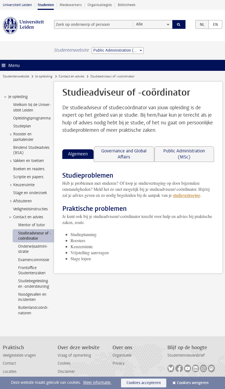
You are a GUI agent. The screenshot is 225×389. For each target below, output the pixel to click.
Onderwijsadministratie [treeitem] (33, 249)
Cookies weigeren (193, 382)
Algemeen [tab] (78, 154)
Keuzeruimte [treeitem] (24, 184)
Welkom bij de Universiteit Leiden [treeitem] (32, 107)
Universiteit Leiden (17, 4)
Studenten (46, 4)
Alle (139, 24)
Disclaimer (66, 371)
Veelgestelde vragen (19, 355)
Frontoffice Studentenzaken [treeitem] (32, 270)
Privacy (119, 363)
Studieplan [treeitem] (22, 126)
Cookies (64, 363)
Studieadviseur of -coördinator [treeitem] (34, 236)
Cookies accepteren (143, 382)
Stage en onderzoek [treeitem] (30, 192)
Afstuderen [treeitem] (22, 201)
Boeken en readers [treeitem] (28, 169)
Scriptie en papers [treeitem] (28, 177)
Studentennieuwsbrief (186, 355)
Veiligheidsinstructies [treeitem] (30, 209)
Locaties (9, 371)
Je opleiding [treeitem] (18, 96)
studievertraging (186, 195)
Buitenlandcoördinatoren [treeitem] (33, 310)
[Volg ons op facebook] (179, 368)
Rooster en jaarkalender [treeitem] (23, 136)
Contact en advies (71, 76)
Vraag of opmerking (74, 355)
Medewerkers (71, 4)
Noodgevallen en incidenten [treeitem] (32, 297)
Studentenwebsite (16, 76)
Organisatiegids (100, 4)
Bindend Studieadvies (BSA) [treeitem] (31, 150)
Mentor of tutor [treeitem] (31, 225)
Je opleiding (43, 76)
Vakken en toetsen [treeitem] (28, 160)
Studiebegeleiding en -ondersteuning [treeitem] (33, 283)
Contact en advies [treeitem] (28, 217)
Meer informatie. (97, 382)
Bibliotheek (127, 4)
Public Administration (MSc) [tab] (184, 154)
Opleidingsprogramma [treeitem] (31, 118)
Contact (9, 363)
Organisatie (122, 355)
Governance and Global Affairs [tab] (124, 154)
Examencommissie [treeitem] (33, 259)
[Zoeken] (178, 24)
